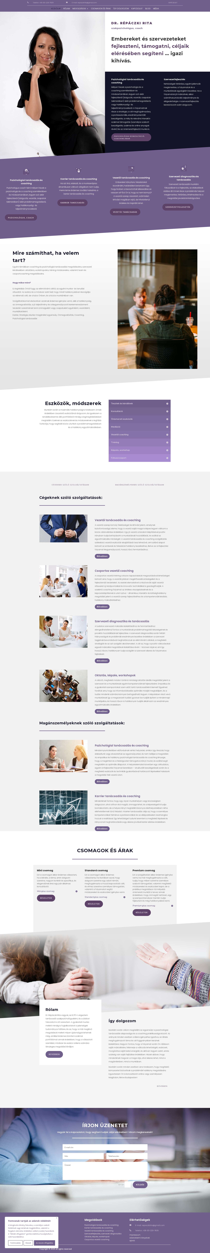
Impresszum (135, 1235)
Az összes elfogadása (44, 1243)
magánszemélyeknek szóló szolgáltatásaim (139, 485)
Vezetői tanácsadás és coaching (98, 1231)
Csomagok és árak (101, 9)
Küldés (140, 1185)
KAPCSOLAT (173, 3)
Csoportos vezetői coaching (96, 1239)
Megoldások (79, 9)
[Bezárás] (56, 1218)
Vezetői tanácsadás (125, 212)
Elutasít (28, 1243)
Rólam (66, 9)
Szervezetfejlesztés (178, 207)
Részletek (46, 898)
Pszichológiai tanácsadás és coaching (101, 1225)
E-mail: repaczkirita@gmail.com (84, 3)
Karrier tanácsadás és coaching (98, 1228)
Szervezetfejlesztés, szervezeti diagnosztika (102, 1233)
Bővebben (102, 556)
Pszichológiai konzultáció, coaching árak (129, 137)
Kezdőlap (56, 9)
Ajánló (132, 1240)
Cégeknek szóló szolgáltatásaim (70, 485)
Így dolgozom (121, 9)
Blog (148, 9)
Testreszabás (15, 1243)
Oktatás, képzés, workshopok (96, 1236)
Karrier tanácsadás (72, 203)
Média (156, 9)
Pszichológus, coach (21, 218)
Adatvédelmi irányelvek (140, 1238)
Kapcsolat (137, 9)
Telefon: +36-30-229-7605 (43, 3)
